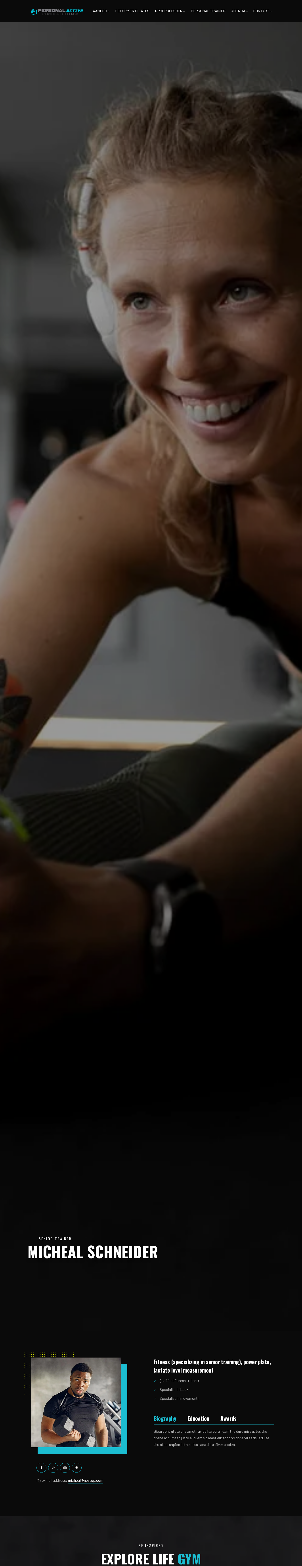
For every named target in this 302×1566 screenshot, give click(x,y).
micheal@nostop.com (85, 1480)
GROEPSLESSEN (169, 11)
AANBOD (100, 11)
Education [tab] (198, 1418)
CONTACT (261, 11)
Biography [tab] (165, 1418)
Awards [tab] (228, 1418)
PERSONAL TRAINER (208, 11)
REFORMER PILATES (132, 11)
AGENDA (238, 11)
